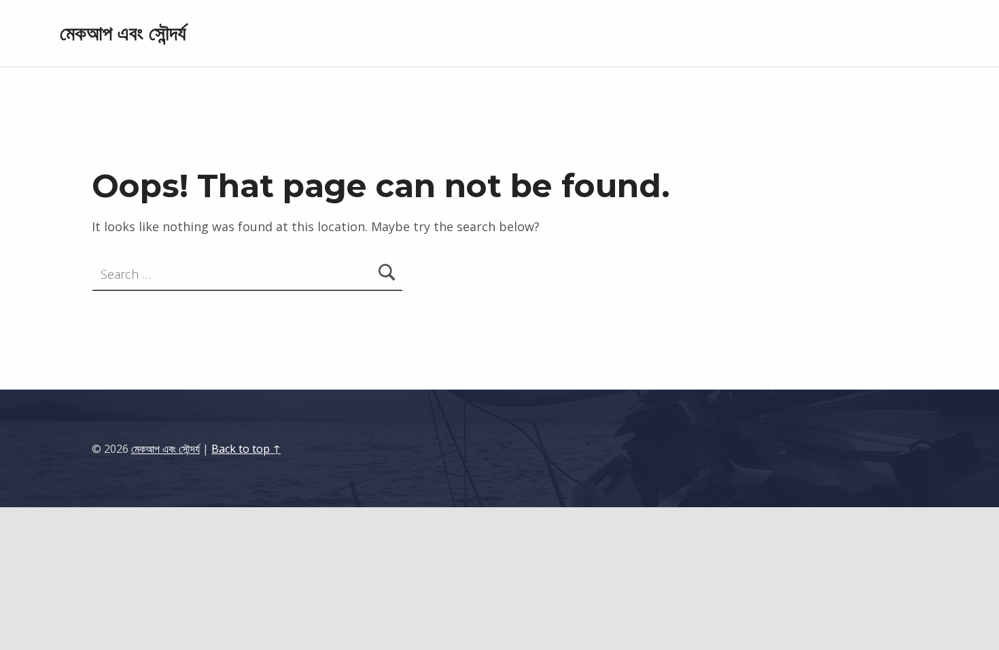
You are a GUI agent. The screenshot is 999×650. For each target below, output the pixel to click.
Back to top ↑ (246, 448)
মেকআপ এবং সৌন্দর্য (123, 33)
